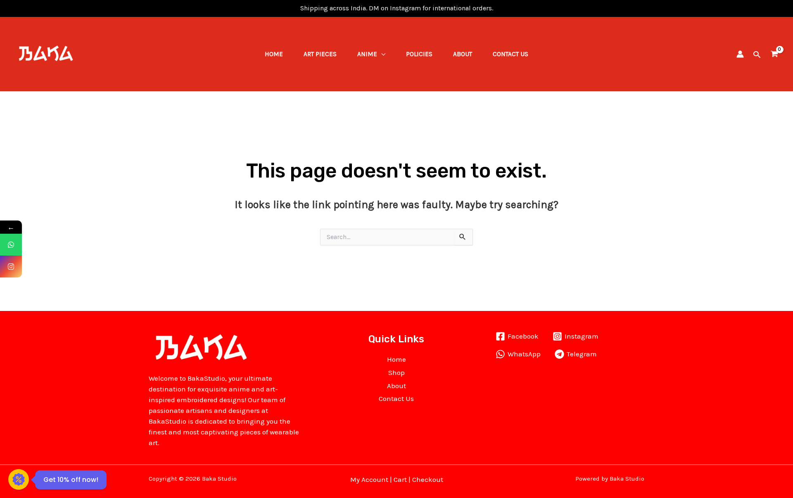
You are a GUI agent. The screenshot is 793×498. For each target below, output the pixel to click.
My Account (369, 479)
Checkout (427, 479)
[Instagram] (11, 266)
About (462, 54)
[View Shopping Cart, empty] (774, 54)
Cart (400, 479)
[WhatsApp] (11, 245)
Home (274, 54)
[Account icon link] (740, 54)
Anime (367, 54)
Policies (419, 54)
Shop (396, 372)
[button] (757, 54)
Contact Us (510, 54)
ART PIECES (320, 54)
